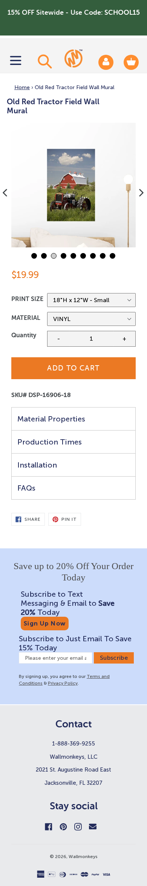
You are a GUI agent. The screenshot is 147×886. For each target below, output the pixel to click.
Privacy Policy (63, 683)
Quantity (23, 335)
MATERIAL (25, 317)
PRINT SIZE (27, 299)
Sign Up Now (45, 623)
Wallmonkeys (83, 856)
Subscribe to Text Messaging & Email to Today (68, 603)
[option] (73, 185)
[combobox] (43, 61)
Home (22, 87)
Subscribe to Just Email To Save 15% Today (75, 643)
